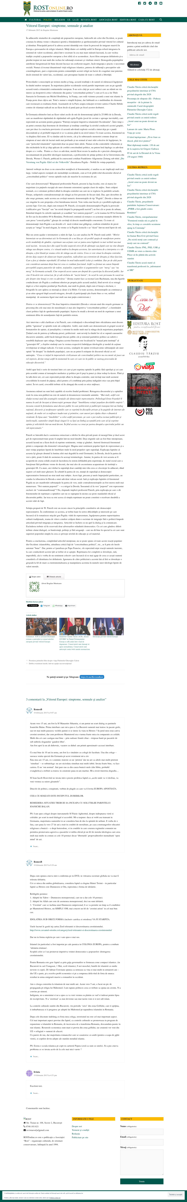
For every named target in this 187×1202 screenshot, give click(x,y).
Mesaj (128, 1147)
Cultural (35, 19)
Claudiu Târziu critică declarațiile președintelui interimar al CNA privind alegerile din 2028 (142, 90)
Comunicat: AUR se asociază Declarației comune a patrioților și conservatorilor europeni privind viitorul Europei (40, 639)
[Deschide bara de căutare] (160, 19)
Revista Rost (89, 19)
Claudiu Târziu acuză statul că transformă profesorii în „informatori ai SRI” (144, 266)
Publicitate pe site (80, 1137)
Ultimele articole (54, 576)
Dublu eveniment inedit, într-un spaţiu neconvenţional (50, 663)
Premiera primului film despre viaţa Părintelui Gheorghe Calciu (54, 660)
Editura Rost (128, 19)
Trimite (142, 1181)
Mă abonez (134, 64)
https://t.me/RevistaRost (92, 676)
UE (68, 19)
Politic (48, 19)
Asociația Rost (108, 19)
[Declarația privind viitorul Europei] (108, 626)
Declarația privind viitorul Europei (105, 636)
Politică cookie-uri (54, 1198)
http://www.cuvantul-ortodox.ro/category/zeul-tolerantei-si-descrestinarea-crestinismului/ (71, 930)
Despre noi (77, 1126)
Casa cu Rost (147, 19)
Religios (60, 19)
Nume (128, 1126)
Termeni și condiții (80, 1129)
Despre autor (36, 576)
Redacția (76, 1133)
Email (128, 1136)
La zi (75, 19)
